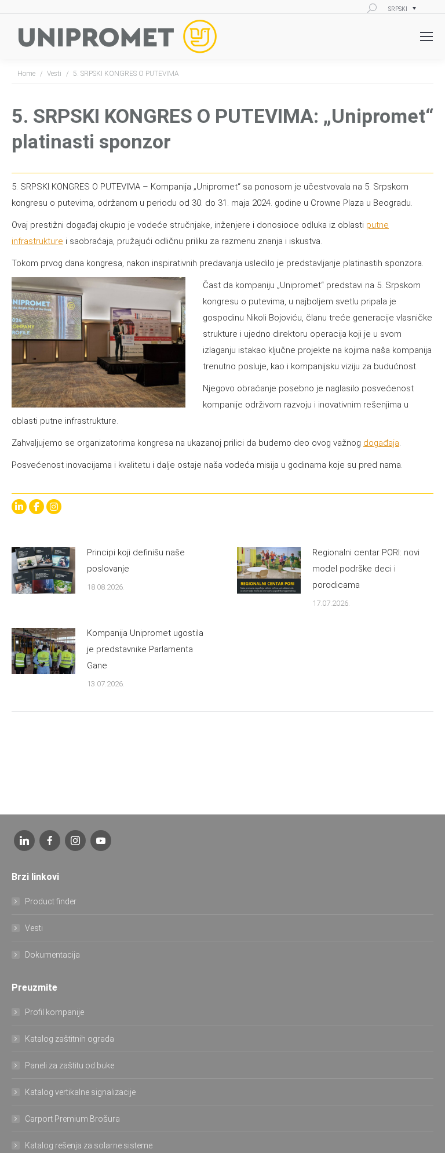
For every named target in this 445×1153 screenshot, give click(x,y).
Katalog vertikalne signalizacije (80, 1092)
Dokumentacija (52, 954)
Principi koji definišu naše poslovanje (136, 560)
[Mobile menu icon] (426, 36)
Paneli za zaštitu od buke (69, 1065)
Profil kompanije (54, 1012)
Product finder (50, 901)
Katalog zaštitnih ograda (69, 1038)
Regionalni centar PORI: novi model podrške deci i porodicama (366, 568)
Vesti (34, 928)
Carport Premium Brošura (72, 1118)
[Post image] (43, 570)
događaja (381, 443)
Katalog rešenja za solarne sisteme (88, 1145)
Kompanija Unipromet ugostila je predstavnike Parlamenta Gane (145, 649)
